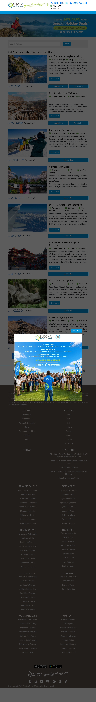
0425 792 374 (79, 3)
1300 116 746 (61, 3)
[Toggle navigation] (88, 12)
